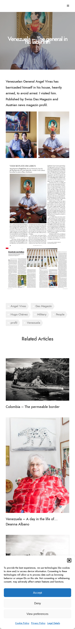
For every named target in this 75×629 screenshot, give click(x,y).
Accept (37, 592)
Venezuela (33, 322)
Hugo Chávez (19, 314)
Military (41, 314)
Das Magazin (44, 306)
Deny (37, 603)
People (60, 314)
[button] (69, 560)
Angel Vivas (18, 306)
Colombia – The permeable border (33, 407)
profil (14, 322)
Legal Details (53, 623)
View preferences (37, 613)
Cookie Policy (22, 623)
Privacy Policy (38, 623)
